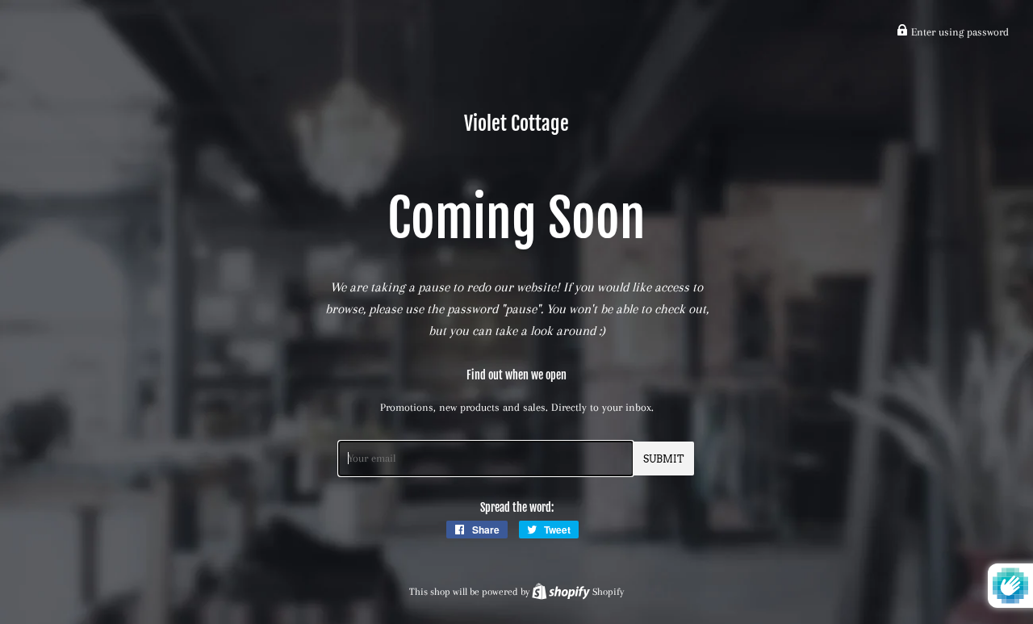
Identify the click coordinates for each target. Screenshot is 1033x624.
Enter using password (958, 32)
